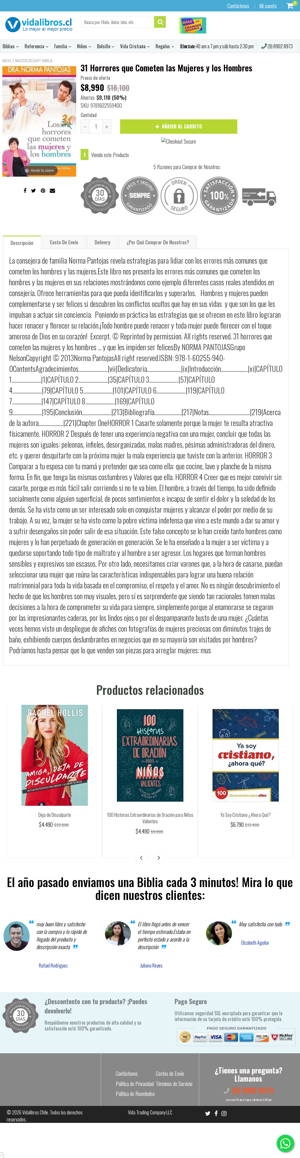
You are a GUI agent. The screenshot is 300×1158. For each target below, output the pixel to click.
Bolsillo (104, 46)
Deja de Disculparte (245, 814)
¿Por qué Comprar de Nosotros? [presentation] (158, 242)
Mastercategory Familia (33, 60)
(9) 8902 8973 (280, 46)
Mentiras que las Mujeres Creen (150, 814)
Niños (82, 46)
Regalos (163, 46)
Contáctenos (238, 6)
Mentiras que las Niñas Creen (54, 814)
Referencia (35, 46)
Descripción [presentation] (22, 242)
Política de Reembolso (135, 1093)
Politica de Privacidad (135, 1083)
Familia (61, 46)
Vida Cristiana (133, 46)
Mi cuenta (268, 6)
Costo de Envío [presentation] (64, 242)
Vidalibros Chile (35, 1112)
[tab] (22, 242)
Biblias (9, 46)
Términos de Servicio (174, 1083)
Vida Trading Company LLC (150, 1112)
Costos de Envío (170, 1073)
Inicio (6, 60)
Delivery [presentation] (102, 242)
